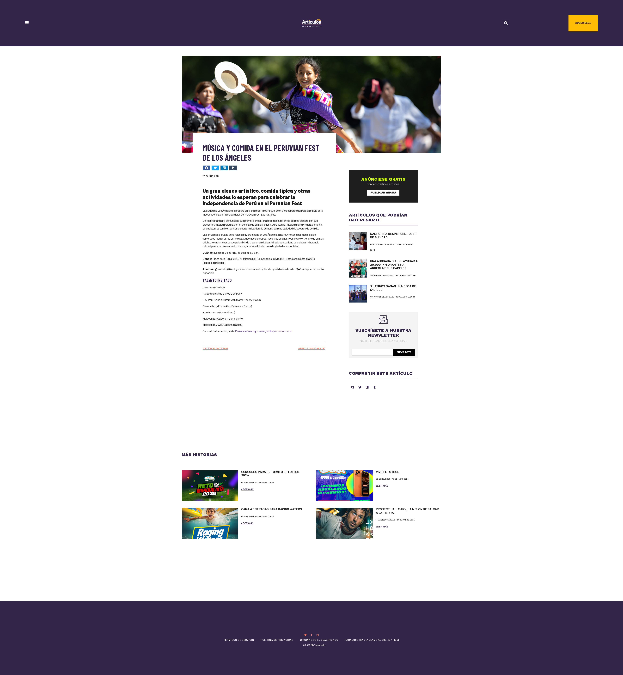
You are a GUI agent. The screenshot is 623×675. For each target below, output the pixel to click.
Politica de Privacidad (277, 640)
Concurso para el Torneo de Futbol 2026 (270, 473)
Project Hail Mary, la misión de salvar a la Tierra (407, 511)
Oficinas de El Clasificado (319, 640)
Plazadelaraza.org (246, 331)
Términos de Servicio (238, 640)
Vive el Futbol (387, 472)
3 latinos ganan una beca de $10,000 (393, 288)
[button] (506, 23)
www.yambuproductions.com (275, 331)
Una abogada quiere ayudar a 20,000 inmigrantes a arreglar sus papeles (394, 264)
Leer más (247, 489)
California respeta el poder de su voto (393, 235)
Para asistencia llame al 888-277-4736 (372, 640)
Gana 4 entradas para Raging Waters (271, 509)
